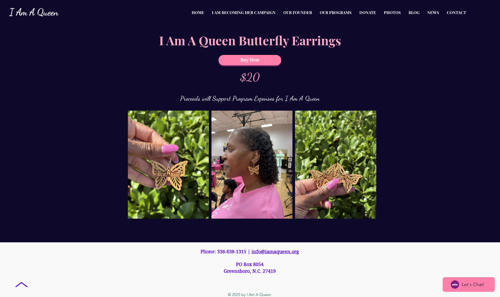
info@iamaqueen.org (275, 251)
